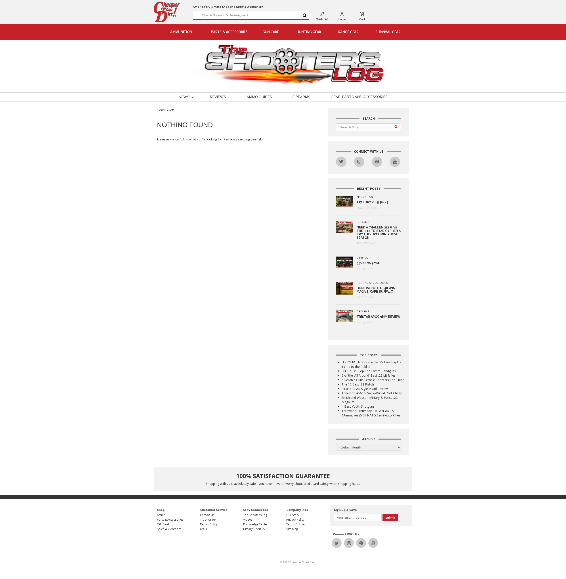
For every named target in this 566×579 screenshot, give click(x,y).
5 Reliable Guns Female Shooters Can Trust (373, 380)
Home (161, 110)
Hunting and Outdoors (372, 283)
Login (342, 19)
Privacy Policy (295, 519)
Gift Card (163, 524)
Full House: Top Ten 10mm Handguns (369, 371)
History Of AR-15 (254, 529)
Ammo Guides (259, 97)
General (362, 257)
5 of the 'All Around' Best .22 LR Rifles (369, 375)
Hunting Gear (308, 32)
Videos (247, 519)
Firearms (301, 97)
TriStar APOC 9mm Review (378, 316)
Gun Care (270, 32)
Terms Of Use (295, 524)
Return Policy (209, 524)
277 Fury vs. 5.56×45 (372, 202)
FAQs (203, 529)
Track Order (208, 519)
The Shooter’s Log (255, 515)
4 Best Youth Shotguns (358, 406)
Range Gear (348, 32)
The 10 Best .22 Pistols (358, 384)
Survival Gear (387, 32)
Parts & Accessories (229, 32)
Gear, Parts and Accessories (359, 97)
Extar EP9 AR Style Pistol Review (365, 389)
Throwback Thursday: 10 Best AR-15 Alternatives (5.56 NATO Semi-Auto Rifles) (372, 413)
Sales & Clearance (169, 529)
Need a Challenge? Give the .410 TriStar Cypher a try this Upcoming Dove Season (379, 232)
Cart (362, 19)
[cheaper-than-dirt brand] (167, 12)
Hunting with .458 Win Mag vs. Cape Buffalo (376, 289)
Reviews (218, 97)
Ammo (161, 515)
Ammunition (181, 32)
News (184, 97)
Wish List (322, 19)
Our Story (292, 515)
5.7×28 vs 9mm (368, 263)
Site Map (292, 529)
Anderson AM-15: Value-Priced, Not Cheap (372, 393)
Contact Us (207, 515)
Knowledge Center (255, 524)
